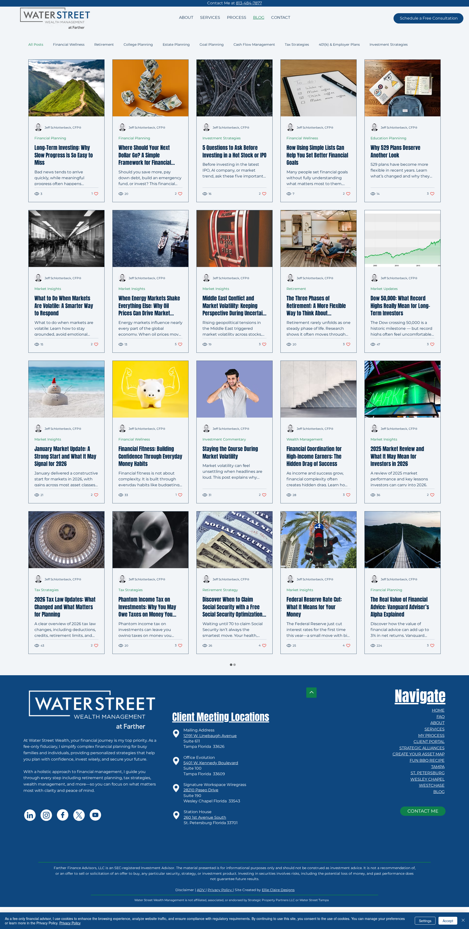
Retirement (104, 44)
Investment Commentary (224, 472)
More (421, 44)
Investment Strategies (389, 44)
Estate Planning (176, 44)
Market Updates (384, 322)
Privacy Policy (70, 922)
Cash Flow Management (254, 44)
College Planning (138, 44)
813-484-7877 (249, 3)
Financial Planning (50, 171)
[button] (428, 18)
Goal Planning (212, 44)
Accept (448, 920)
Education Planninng (388, 171)
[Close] (463, 920)
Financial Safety (300, 773)
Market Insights (47, 322)
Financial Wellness (69, 44)
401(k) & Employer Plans (339, 44)
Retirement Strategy (220, 623)
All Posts (35, 44)
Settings (425, 920)
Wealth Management (305, 472)
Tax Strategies (297, 44)
